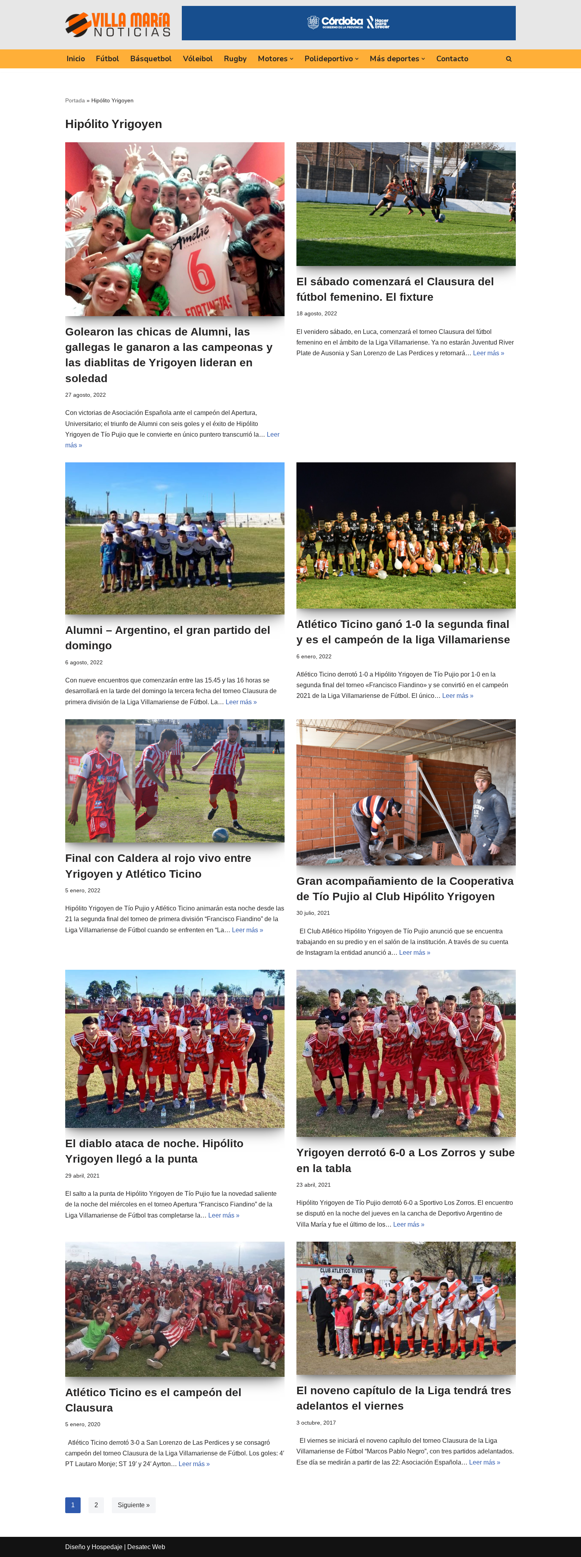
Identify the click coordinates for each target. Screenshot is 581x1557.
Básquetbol (151, 59)
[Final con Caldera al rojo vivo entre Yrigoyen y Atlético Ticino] (175, 781)
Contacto (452, 59)
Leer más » (488, 353)
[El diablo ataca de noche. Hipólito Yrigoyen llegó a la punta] (175, 1049)
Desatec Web (146, 1547)
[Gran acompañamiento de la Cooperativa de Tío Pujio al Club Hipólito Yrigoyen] (406, 792)
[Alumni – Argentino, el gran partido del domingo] (175, 538)
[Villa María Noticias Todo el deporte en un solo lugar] (117, 24)
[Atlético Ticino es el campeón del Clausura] (175, 1309)
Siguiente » (134, 1505)
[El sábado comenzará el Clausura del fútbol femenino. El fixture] (406, 204)
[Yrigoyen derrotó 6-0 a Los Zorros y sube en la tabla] (406, 1053)
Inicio (76, 59)
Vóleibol (198, 59)
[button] (292, 59)
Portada (75, 100)
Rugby (235, 59)
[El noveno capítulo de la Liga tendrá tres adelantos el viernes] (406, 1308)
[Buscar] (509, 59)
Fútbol (107, 59)
